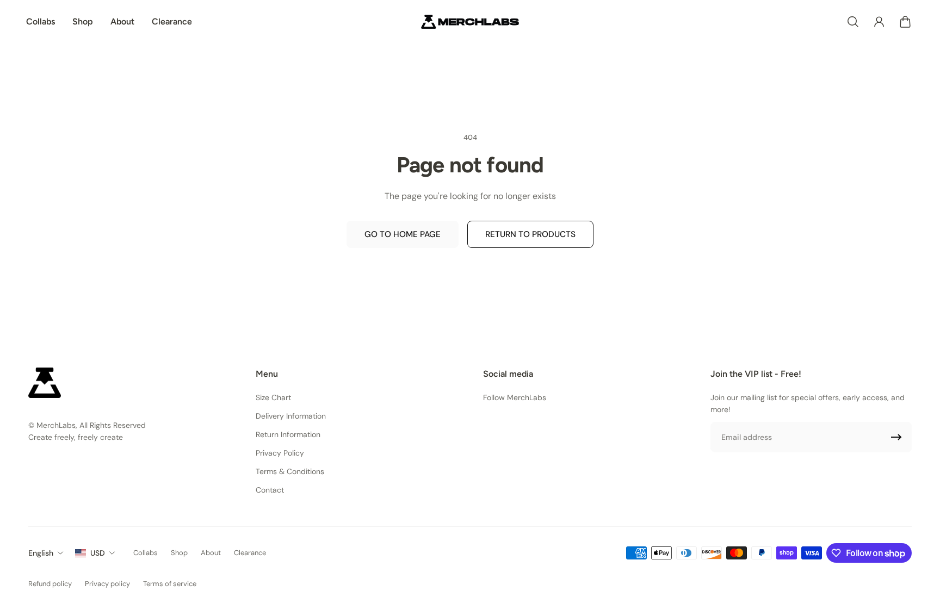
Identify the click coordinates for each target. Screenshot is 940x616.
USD (97, 553)
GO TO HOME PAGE (402, 234)
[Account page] (879, 22)
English (40, 553)
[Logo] (470, 21)
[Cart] (905, 22)
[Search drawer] (853, 22)
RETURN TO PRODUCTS (530, 234)
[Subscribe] (896, 437)
